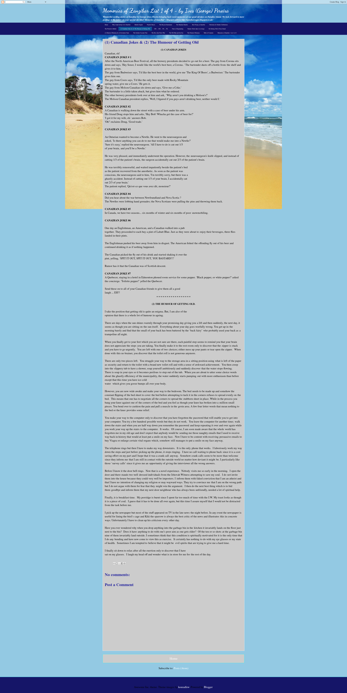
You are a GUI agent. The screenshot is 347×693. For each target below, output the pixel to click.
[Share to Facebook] (122, 563)
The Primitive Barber (110, 29)
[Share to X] (119, 563)
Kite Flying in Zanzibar (198, 25)
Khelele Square (139, 25)
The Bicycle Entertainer (165, 25)
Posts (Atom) (181, 668)
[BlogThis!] (116, 563)
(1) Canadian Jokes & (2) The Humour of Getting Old (135, 29)
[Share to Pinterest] (124, 563)
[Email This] (114, 563)
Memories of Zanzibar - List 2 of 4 (227, 33)
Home (106, 25)
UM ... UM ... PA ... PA (161, 29)
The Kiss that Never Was (158, 33)
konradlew (183, 687)
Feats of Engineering (177, 29)
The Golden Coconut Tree (140, 33)
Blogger (208, 687)
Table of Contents (208, 33)
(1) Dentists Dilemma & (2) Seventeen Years (117, 33)
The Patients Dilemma (193, 33)
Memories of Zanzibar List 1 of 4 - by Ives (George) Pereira (166, 10)
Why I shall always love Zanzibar (121, 25)
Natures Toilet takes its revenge (195, 29)
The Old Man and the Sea (176, 33)
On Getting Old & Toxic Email (217, 29)
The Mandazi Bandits (182, 25)
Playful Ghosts (151, 25)
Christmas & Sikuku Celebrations (218, 25)
